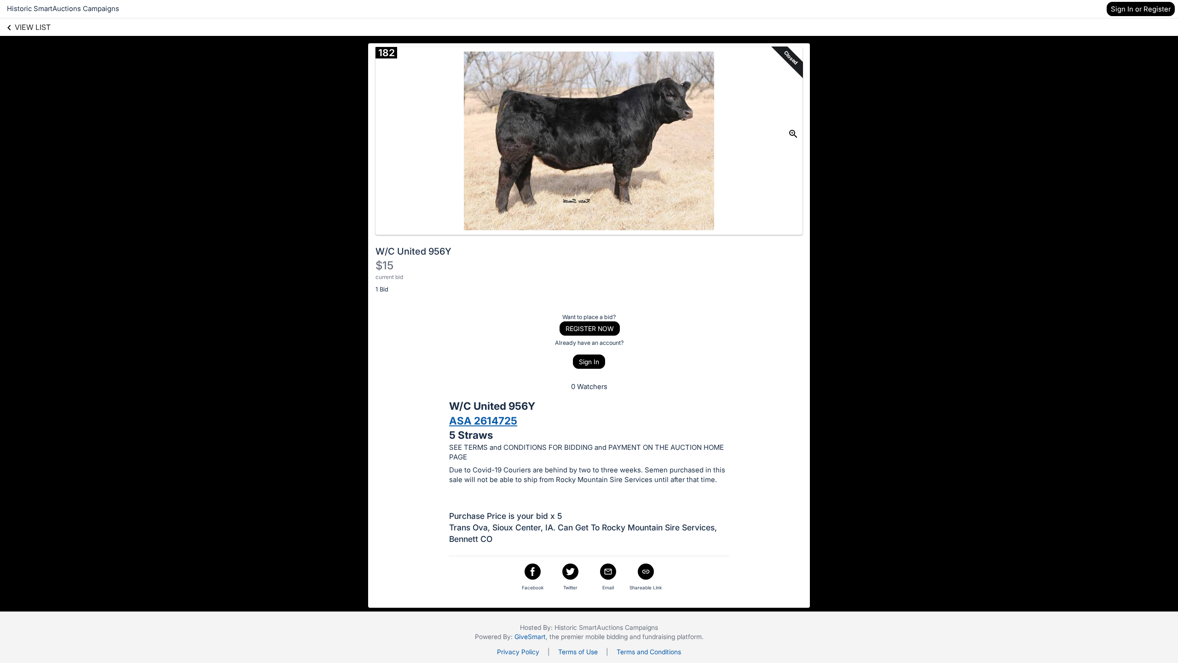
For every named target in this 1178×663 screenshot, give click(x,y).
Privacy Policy (518, 652)
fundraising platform (672, 636)
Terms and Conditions (649, 652)
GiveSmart (530, 636)
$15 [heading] (384, 265)
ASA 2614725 (483, 420)
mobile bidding (606, 636)
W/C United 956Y (413, 251)
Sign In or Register (1141, 9)
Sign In (589, 362)
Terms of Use (578, 652)
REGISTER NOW (590, 328)
